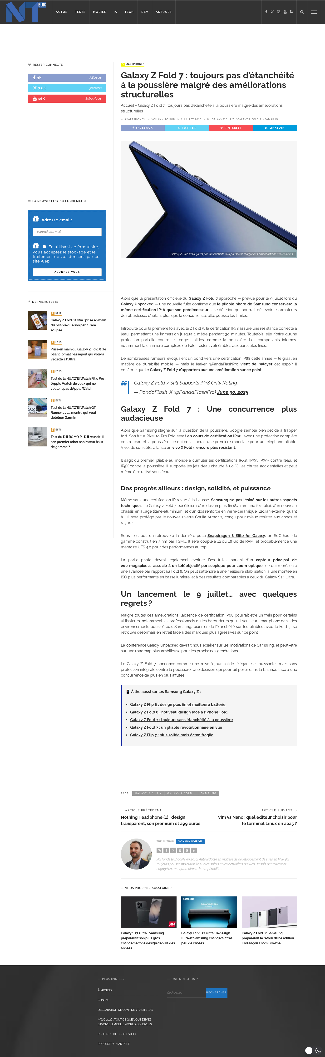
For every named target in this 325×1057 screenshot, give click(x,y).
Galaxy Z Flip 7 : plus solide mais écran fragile (171, 735)
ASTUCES (164, 12)
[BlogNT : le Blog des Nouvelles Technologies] (26, 11)
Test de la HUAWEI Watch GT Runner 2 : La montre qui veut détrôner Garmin (73, 413)
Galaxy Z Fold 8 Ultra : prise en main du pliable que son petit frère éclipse (78, 325)
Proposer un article (114, 1044)
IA (115, 12)
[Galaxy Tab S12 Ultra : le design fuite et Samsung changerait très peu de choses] (209, 912)
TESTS (80, 12)
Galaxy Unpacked (137, 304)
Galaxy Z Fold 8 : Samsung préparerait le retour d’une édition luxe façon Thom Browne (268, 938)
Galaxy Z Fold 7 (249, 119)
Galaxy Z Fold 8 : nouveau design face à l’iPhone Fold (178, 712)
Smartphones (133, 64)
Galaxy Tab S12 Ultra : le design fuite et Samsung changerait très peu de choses (206, 938)
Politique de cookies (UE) (117, 1034)
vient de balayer (256, 364)
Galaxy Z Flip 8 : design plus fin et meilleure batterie (178, 704)
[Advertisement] (91, 39)
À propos (105, 990)
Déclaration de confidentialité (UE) (125, 1009)
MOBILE (99, 12)
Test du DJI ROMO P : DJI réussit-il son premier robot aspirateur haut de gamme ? (77, 442)
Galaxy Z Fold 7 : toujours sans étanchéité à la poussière (181, 720)
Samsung (271, 119)
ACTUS (62, 12)
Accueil (127, 105)
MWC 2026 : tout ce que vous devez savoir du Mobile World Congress (125, 1022)
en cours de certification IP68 (214, 436)
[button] (314, 1051)
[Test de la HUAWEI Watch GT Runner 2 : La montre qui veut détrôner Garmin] (37, 407)
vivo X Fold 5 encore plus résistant (203, 447)
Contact (104, 1000)
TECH (129, 12)
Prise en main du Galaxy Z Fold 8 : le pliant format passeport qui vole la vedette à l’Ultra (78, 354)
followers (95, 77)
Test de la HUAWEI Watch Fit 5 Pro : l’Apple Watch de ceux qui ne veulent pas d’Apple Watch (78, 383)
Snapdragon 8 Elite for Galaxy (236, 535)
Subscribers (93, 98)
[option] (149, 923)
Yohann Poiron (163, 119)
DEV (144, 12)
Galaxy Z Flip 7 (223, 119)
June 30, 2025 (232, 392)
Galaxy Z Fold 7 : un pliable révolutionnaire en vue (176, 727)
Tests (57, 313)
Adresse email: (57, 220)
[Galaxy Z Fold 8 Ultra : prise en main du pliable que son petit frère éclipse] (37, 320)
